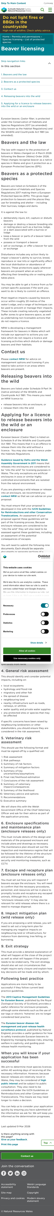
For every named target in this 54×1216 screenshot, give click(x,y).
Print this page (9, 1144)
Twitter (10, 1173)
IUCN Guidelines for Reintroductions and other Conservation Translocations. (26, 512)
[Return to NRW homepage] (15, 10)
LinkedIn (17, 1173)
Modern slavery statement (36, 1199)
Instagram (23, 1173)
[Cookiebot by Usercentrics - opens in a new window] (43, 556)
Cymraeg (48, 3)
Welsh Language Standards (36, 1185)
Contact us (10, 89)
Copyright (33, 1192)
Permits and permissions (26, 36)
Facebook (3, 1173)
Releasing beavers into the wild (22, 96)
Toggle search (42, 9)
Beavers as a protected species (22, 81)
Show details (36, 642)
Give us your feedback (14, 1139)
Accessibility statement (8, 1185)
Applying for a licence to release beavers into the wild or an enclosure (26, 105)
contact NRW (17, 359)
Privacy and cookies (13, 1198)
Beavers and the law (15, 74)
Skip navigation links (13, 61)
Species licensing (12, 39)
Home (5, 36)
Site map (6, 1192)
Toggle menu (50, 9)
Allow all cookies (27, 651)
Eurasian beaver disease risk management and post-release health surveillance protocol (22, 1026)
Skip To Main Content (13, 3)
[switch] (45, 614)
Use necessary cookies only (27, 658)
